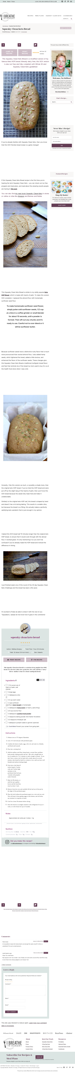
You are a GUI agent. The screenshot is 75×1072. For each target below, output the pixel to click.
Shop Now (62, 205)
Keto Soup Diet (46, 1046)
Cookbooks (61, 1049)
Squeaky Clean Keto (47, 1041)
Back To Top (59, 1067)
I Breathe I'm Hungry (7, 16)
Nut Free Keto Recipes (40, 909)
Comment (8, 984)
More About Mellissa (60, 91)
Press (13, 1)
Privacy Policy (29, 1046)
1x (38, 680)
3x (43, 680)
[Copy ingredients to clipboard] (16, 680)
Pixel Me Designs (36, 1067)
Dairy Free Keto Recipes (8, 909)
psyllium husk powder (24, 713)
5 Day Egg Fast (46, 1044)
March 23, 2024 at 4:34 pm (38, 952)
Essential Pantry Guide (64, 1046)
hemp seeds (21, 708)
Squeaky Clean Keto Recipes (26, 910)
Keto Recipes (5, 26)
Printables (61, 1041)
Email (7, 1005)
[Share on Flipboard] (35, 45)
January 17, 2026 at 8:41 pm (38, 941)
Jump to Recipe (65, 28)
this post (14, 189)
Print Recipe (25, 52)
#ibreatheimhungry (40, 843)
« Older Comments (6, 964)
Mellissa (8, 31)
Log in (37, 1065)
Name (7, 998)
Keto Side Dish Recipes (31, 909)
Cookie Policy (29, 1049)
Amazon (21, 196)
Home (4, 1)
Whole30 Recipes (35, 910)
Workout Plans (62, 1044)
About (8, 1)
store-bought (17, 705)
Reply (45, 941)
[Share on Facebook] (3, 45)
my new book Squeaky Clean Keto (28, 194)
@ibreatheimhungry (17, 843)
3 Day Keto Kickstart (47, 1049)
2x (41, 680)
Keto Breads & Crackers (17, 909)
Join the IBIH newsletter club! (46, 1)
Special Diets (17, 910)
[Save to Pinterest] (19, 45)
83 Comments (24, 31)
